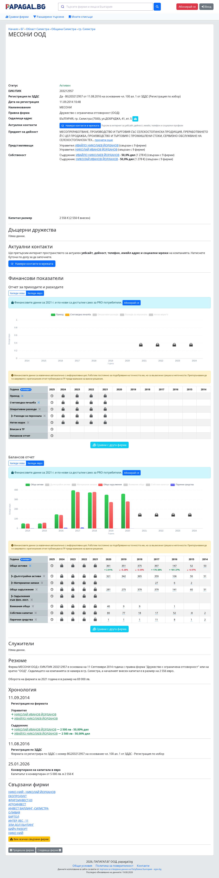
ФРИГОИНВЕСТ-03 (20, 800)
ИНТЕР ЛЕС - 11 (18, 821)
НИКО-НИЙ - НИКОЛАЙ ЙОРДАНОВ (31, 792)
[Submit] (62, 6)
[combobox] (105, 7)
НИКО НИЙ (15, 833)
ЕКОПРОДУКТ (17, 796)
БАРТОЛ (13, 817)
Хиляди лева (17, 293)
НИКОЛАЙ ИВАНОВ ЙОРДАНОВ (96, 149)
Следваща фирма (48, 850)
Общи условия (82, 866)
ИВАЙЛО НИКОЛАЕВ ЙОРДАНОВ (97, 145)
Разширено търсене (50, 17)
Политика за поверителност (114, 866)
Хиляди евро (35, 293)
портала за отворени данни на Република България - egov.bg (130, 869)
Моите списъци (82, 17)
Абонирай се (187, 7)
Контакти (143, 866)
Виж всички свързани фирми (31, 839)
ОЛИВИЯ (14, 812)
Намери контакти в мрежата (82, 125)
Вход (207, 7)
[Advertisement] (109, 60)
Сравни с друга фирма (111, 445)
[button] (52, 396)
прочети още (104, 140)
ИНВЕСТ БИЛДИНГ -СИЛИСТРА (28, 808)
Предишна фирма (23, 850)
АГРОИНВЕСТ (17, 804)
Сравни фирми (18, 17)
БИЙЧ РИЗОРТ (18, 829)
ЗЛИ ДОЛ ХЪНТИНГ (21, 825)
